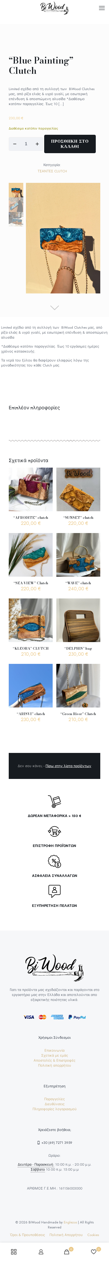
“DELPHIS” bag (78, 648)
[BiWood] (54, 7)
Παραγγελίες (54, 1099)
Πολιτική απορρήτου (54, 1065)
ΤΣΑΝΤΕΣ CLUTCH (52, 171)
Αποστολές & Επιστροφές (54, 1060)
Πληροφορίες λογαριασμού (55, 1109)
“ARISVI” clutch (31, 713)
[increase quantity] (37, 143)
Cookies (93, 1234)
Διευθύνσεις (55, 1104)
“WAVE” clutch (78, 583)
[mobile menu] (101, 7)
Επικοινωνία (54, 1050)
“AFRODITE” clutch (30, 517)
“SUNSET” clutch (78, 517)
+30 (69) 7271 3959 (56, 1142)
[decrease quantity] (14, 143)
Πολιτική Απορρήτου (66, 1234)
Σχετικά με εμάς (54, 1055)
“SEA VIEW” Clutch (30, 583)
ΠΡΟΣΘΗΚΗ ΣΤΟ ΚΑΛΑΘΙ (70, 143)
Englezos (70, 1222)
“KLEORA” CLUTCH (31, 648)
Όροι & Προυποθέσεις (27, 1234)
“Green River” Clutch (78, 713)
